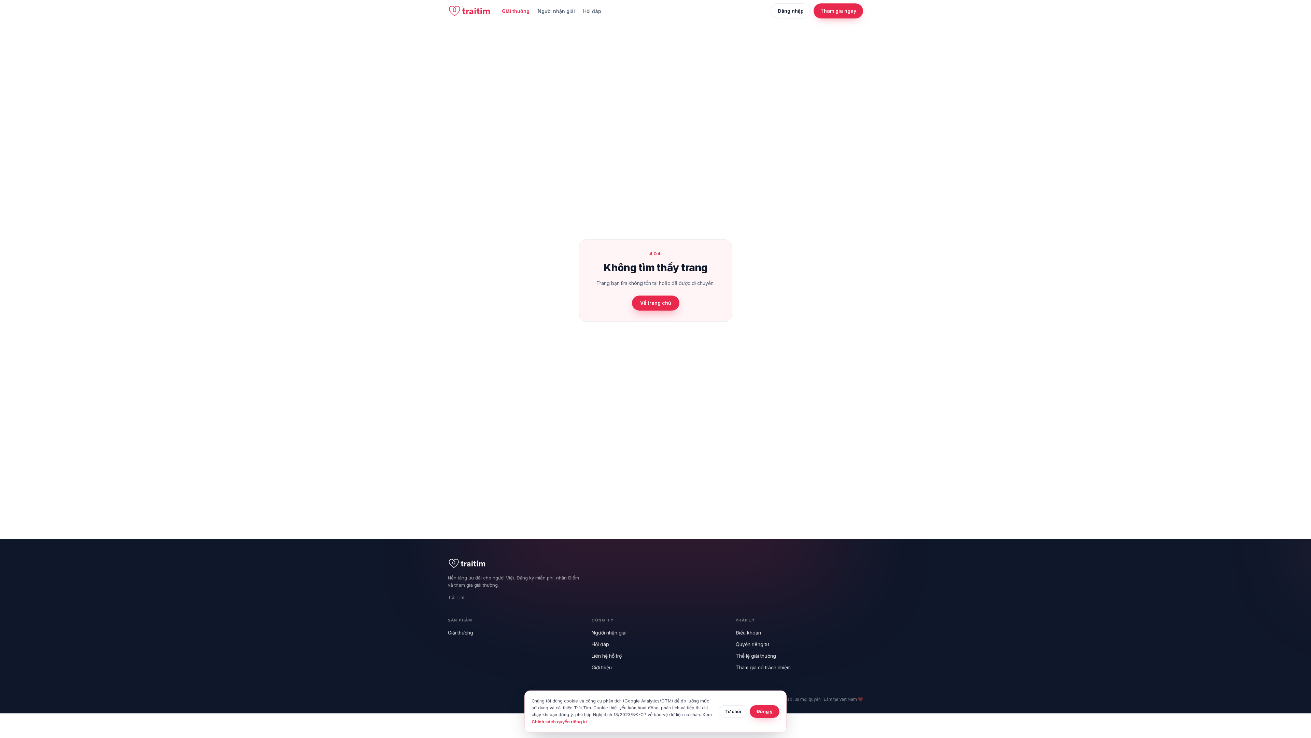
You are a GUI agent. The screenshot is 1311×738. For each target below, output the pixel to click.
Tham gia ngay (838, 11)
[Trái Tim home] (469, 11)
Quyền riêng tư (752, 644)
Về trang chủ (655, 303)
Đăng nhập (791, 11)
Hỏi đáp (592, 11)
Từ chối (732, 711)
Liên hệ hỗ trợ (607, 656)
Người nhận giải (556, 11)
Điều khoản (748, 633)
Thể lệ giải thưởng (756, 656)
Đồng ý (765, 711)
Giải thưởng (516, 11)
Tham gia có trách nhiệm (763, 667)
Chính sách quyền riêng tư (559, 721)
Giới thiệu (602, 667)
